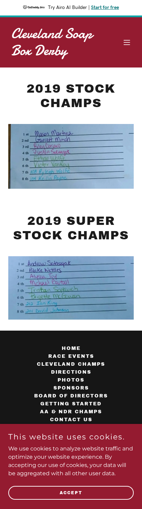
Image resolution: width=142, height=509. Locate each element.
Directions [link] (71, 372)
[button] (127, 42)
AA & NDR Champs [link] (71, 411)
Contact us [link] (71, 419)
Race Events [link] (71, 356)
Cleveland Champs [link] (71, 364)
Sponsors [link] (71, 388)
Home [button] (71, 348)
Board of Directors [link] (71, 395)
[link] (52, 53)
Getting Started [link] (71, 403)
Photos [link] (71, 380)
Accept (71, 492)
